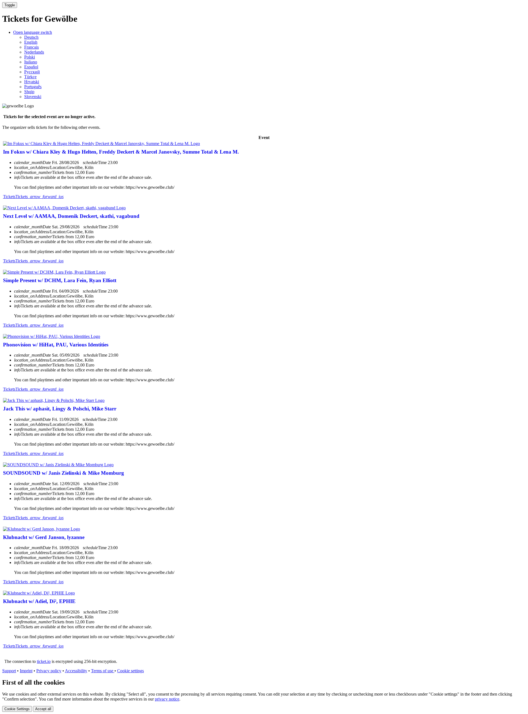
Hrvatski (31, 81)
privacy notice (167, 699)
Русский (32, 72)
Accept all (43, 709)
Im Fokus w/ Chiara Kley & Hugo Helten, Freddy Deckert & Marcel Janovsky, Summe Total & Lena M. (121, 152)
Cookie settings (130, 670)
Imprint (26, 670)
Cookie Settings (17, 709)
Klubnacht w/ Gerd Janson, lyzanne (43, 537)
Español (31, 67)
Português (33, 86)
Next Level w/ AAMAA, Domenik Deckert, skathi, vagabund (71, 216)
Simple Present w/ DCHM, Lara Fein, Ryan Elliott (59, 280)
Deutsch (31, 37)
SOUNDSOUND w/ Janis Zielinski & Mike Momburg (63, 473)
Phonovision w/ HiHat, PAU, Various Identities (55, 345)
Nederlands (34, 52)
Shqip (29, 91)
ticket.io (44, 661)
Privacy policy (48, 670)
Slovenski (32, 96)
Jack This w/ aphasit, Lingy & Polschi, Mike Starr (59, 409)
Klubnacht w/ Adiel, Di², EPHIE (39, 601)
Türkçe (30, 76)
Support (9, 670)
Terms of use (102, 670)
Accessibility (76, 670)
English (30, 42)
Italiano (30, 62)
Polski (29, 57)
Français (31, 47)
